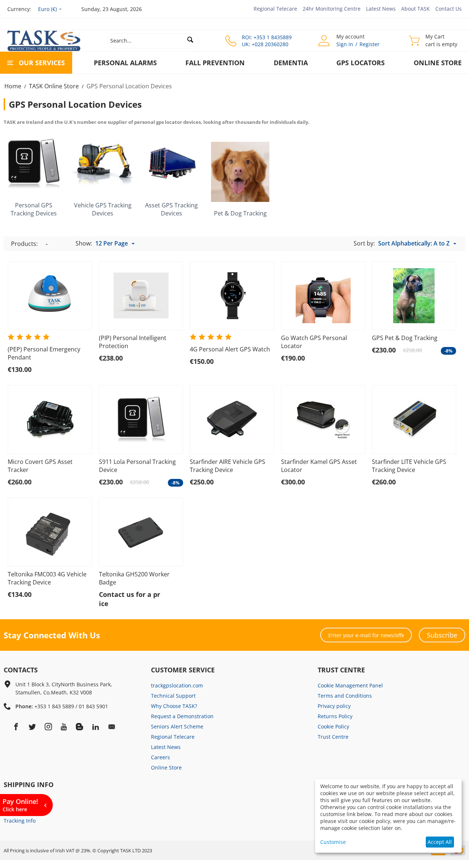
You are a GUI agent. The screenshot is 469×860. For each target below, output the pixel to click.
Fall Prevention (215, 62)
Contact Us (448, 8)
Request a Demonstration (182, 716)
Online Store (438, 62)
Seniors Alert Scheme (177, 726)
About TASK (415, 8)
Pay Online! (20, 805)
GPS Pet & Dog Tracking (404, 338)
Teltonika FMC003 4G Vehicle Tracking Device (47, 578)
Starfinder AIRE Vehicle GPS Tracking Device (227, 466)
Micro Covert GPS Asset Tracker (40, 466)
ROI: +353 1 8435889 (267, 37)
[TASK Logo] (44, 40)
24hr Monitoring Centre (332, 8)
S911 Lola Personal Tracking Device (137, 466)
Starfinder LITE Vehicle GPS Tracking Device (409, 466)
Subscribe (442, 635)
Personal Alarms (125, 62)
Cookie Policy (333, 726)
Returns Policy (335, 716)
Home (12, 86)
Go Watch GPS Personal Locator (314, 342)
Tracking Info (20, 820)
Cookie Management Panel (350, 685)
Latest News (381, 8)
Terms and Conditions (345, 695)
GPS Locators (360, 62)
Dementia (291, 62)
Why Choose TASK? (174, 705)
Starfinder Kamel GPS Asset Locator (319, 466)
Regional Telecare (275, 8)
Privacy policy (334, 705)
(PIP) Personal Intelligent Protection (132, 342)
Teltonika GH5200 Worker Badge (134, 578)
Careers (160, 757)
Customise (333, 841)
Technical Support (173, 695)
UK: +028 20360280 (265, 44)
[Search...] (190, 39)
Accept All (440, 841)
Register (369, 44)
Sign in (344, 44)
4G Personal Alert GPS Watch (230, 349)
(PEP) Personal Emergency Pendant (44, 353)
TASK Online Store (54, 86)
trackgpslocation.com (177, 685)
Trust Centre (333, 736)
